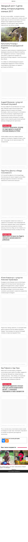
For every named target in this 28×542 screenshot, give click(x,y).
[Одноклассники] (7, 440)
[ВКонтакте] (3, 440)
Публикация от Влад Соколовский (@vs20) (11, 273)
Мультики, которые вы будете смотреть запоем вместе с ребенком (13, 238)
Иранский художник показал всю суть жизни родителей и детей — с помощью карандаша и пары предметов (13, 388)
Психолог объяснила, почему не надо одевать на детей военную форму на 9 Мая (12, 129)
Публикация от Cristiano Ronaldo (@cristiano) (12, 98)
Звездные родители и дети (9, 3)
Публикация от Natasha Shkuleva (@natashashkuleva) (13, 166)
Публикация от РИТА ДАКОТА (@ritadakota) (11, 217)
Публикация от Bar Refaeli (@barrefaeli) (10, 425)
